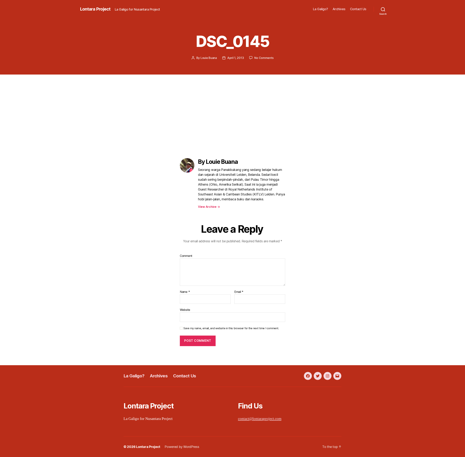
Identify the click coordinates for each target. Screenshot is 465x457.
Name (185, 292)
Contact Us (358, 9)
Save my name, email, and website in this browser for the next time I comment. (231, 328)
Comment (186, 256)
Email (238, 292)
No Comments (263, 58)
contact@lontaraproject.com (259, 418)
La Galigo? (320, 9)
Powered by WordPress (182, 447)
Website (185, 310)
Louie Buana (209, 58)
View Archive (209, 207)
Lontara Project (95, 9)
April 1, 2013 (235, 58)
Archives (339, 9)
